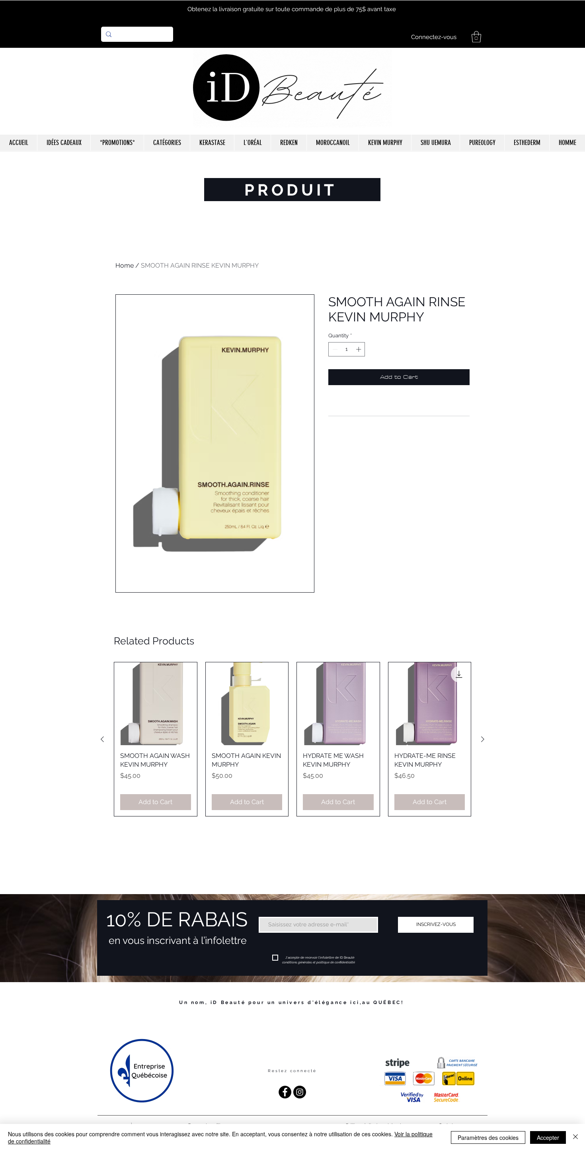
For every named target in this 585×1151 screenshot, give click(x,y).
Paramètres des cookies (488, 1137)
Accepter (548, 1137)
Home (124, 265)
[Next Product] (483, 739)
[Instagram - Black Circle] (299, 1092)
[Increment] (359, 349)
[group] (293, 739)
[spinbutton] (347, 349)
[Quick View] (155, 703)
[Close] (575, 1137)
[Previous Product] (102, 739)
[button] (476, 37)
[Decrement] (334, 349)
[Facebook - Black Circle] (285, 1092)
